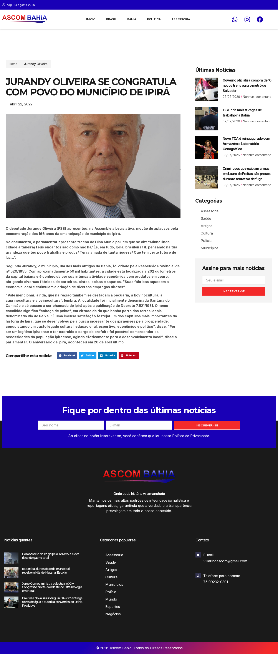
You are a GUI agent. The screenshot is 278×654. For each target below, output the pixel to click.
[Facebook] (259, 19)
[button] (67, 355)
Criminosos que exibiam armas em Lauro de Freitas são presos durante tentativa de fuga (246, 173)
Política (154, 19)
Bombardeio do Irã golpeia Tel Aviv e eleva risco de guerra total (50, 556)
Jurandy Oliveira (36, 64)
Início (90, 19)
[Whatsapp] (234, 19)
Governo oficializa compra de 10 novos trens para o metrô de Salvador (247, 85)
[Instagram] (247, 19)
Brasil (111, 19)
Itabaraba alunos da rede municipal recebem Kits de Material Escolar (46, 570)
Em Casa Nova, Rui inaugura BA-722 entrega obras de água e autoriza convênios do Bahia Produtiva (52, 601)
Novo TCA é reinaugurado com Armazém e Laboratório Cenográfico (246, 143)
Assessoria (181, 19)
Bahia (131, 19)
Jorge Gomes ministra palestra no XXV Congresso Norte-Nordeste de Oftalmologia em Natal (52, 587)
